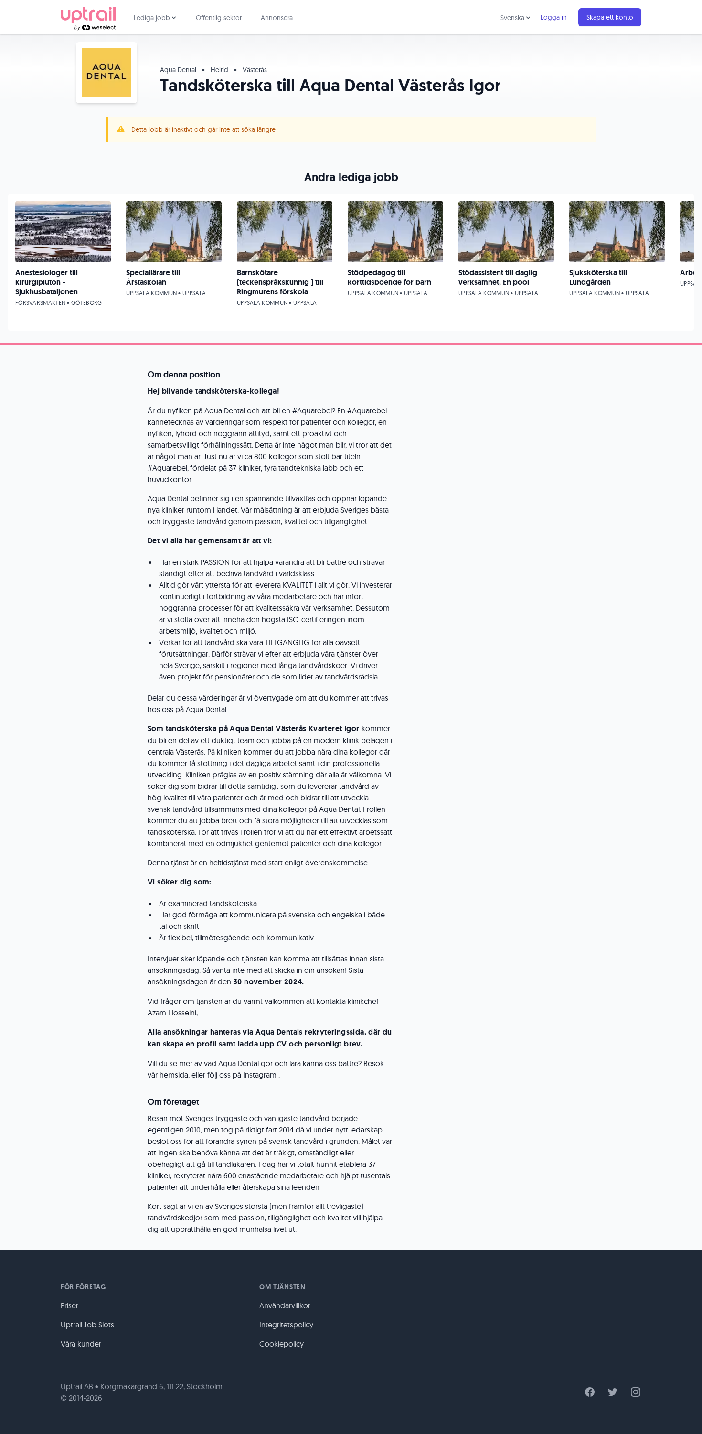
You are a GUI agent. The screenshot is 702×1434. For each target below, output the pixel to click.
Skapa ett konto (609, 17)
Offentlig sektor (219, 17)
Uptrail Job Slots (87, 1324)
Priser (69, 1305)
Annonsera (277, 17)
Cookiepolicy (281, 1343)
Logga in (554, 17)
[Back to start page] (88, 17)
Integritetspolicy (286, 1324)
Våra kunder (81, 1343)
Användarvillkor (284, 1305)
